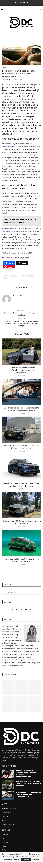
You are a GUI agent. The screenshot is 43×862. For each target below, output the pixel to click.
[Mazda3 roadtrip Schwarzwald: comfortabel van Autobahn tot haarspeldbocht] (21, 351)
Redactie (7, 79)
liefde (31, 275)
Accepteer (25, 860)
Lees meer (35, 860)
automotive (14, 275)
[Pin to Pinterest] (24, 287)
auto (5, 275)
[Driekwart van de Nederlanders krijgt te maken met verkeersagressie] (21, 392)
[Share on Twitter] (21, 288)
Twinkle (19, 640)
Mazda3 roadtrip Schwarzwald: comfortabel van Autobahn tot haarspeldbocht (21, 370)
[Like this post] (17, 287)
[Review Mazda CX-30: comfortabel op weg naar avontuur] (21, 505)
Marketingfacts (9, 643)
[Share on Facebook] (19, 287)
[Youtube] (24, 2)
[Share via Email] (26, 287)
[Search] (41, 9)
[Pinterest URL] (8, 687)
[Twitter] (27, 2)
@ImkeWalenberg (18, 665)
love (5, 279)
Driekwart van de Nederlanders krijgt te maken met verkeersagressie (28, 794)
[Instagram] (18, 2)
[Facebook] (15, 2)
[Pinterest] (21, 2)
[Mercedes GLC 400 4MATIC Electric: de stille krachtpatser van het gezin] (21, 430)
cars (23, 275)
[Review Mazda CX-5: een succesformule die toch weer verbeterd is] (21, 467)
